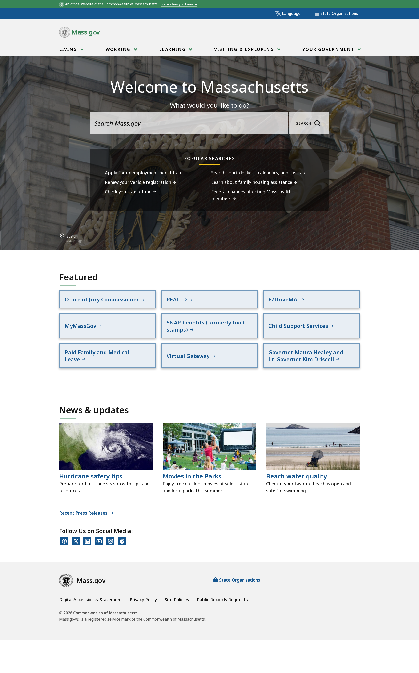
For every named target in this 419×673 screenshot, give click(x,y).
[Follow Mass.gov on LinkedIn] (87, 541)
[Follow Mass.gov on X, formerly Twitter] (76, 541)
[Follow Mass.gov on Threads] (122, 541)
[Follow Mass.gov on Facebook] (64, 541)
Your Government (329, 49)
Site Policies (177, 599)
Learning (173, 49)
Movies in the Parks (192, 476)
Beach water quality (296, 476)
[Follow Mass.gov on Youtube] (99, 541)
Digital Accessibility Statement (90, 599)
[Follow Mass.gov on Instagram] (110, 541)
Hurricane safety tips (90, 476)
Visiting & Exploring (244, 49)
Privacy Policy (143, 599)
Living (69, 49)
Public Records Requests (222, 599)
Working (119, 49)
